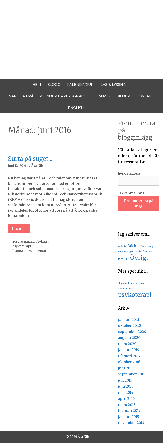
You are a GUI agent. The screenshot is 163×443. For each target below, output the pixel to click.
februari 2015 (129, 410)
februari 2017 (129, 356)
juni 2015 (125, 386)
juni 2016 (126, 368)
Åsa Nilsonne (33, 26)
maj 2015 (125, 392)
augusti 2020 (129, 337)
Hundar (138, 251)
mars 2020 (127, 344)
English (76, 108)
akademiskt (124, 283)
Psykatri (42, 241)
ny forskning (138, 283)
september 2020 (132, 332)
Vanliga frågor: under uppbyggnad (46, 96)
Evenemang (147, 246)
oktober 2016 (129, 362)
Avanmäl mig (133, 193)
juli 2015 (125, 380)
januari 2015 (128, 417)
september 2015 (131, 374)
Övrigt (139, 257)
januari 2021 (128, 319)
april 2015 (126, 398)
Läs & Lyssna (113, 84)
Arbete (122, 246)
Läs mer (19, 228)
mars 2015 (126, 405)
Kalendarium (80, 84)
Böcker (134, 246)
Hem (36, 84)
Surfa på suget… (30, 158)
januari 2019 (128, 350)
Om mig (103, 96)
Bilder (123, 96)
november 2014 (131, 423)
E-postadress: (130, 173)
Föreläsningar (23, 241)
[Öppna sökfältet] (92, 107)
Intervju (147, 251)
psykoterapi (21, 246)
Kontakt (145, 96)
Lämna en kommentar (29, 251)
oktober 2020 (129, 325)
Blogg (53, 84)
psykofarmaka (126, 288)
